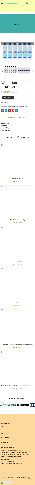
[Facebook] (2, 110)
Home (4, 22)
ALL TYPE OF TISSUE (17, 178)
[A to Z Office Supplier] (10, 3)
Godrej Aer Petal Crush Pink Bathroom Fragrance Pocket (17, 344)
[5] (11, 405)
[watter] (17, 51)
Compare (17, 103)
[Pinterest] (9, 110)
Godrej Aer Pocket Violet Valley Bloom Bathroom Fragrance (17, 386)
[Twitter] (6, 110)
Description (11, 117)
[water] (24, 71)
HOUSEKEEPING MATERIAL (13, 22)
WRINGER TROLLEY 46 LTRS (32, 82)
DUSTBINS (17, 302)
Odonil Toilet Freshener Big (17, 220)
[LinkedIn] (16, 110)
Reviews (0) (22, 117)
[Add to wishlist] (5, 175)
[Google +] (13, 110)
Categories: (4, 106)
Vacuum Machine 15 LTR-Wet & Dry (29, 82)
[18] (23, 405)
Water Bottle (25, 22)
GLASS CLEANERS (17, 261)
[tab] (12, 117)
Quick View (7, 175)
